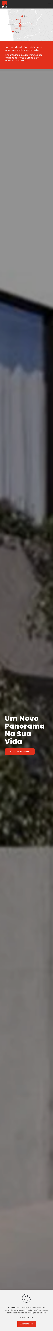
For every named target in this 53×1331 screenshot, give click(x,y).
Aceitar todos (26, 1323)
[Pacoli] (4, 4)
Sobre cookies (26, 1317)
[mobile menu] (49, 4)
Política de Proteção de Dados (32, 1312)
